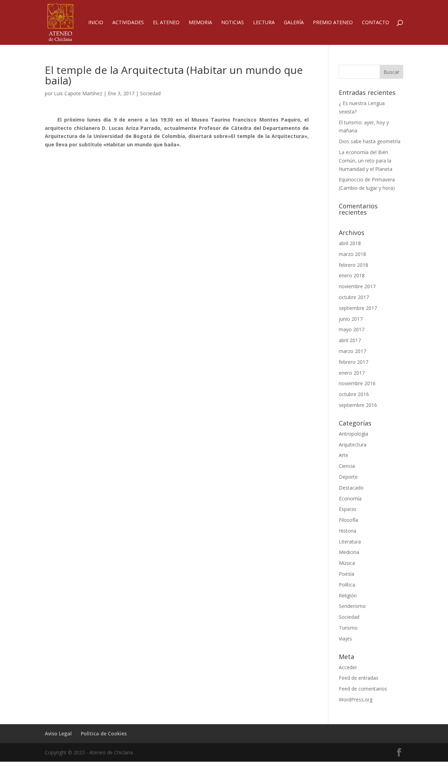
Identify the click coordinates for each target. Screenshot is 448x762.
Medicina (349, 552)
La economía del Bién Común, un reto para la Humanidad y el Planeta (365, 160)
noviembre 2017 (357, 286)
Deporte (348, 476)
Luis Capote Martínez (78, 93)
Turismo (348, 627)
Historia (347, 530)
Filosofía (348, 520)
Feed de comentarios (363, 688)
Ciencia (347, 466)
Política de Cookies (104, 733)
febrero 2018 (353, 265)
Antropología (353, 433)
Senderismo (352, 606)
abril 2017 (350, 340)
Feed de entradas (358, 677)
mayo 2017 (351, 329)
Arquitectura (352, 444)
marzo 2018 (352, 254)
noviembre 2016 (357, 383)
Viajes (345, 638)
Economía (350, 498)
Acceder (348, 667)
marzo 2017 (352, 351)
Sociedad (150, 93)
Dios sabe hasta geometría (369, 141)
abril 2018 (350, 243)
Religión (348, 595)
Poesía (346, 573)
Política (347, 584)
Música (347, 563)
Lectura (264, 23)
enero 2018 (352, 275)
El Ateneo (166, 23)
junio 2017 (351, 319)
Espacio (347, 509)
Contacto (375, 23)
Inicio (95, 23)
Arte (343, 455)
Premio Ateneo (333, 23)
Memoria (200, 23)
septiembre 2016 (358, 405)
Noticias (232, 23)
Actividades (128, 23)
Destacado (351, 487)
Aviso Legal (58, 733)
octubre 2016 (354, 394)
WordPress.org (355, 699)
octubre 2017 (354, 297)
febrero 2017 (353, 362)
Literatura (350, 541)
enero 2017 (352, 372)
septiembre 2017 (358, 308)
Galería (294, 23)
